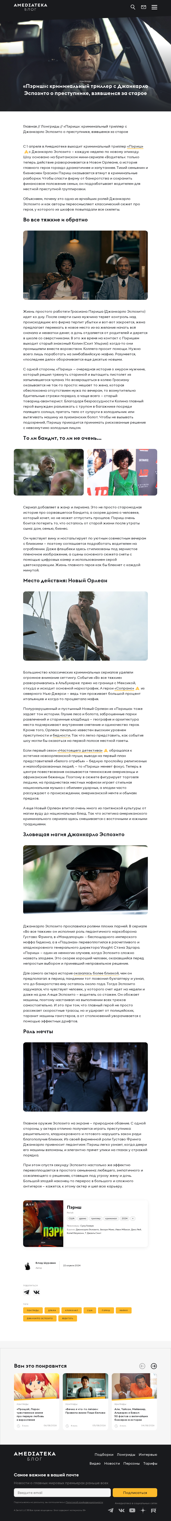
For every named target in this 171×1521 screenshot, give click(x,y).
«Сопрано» (124, 688)
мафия (124, 1310)
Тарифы (150, 1463)
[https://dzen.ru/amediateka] (143, 1510)
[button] (153, 1366)
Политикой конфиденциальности (84, 1502)
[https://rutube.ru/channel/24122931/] (153, 1510)
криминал (71, 1310)
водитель (67, 1318)
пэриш (106, 1310)
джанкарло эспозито (40, 1318)
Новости (112, 1463)
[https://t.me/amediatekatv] (110, 1510)
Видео (95, 1463)
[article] (36, 1401)
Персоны (131, 1463)
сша (89, 1310)
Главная (30, 126)
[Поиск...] (133, 7)
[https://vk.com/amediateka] (121, 1510)
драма (52, 1310)
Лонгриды (50, 126)
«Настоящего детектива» (80, 750)
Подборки (104, 1454)
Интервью (148, 1454)
